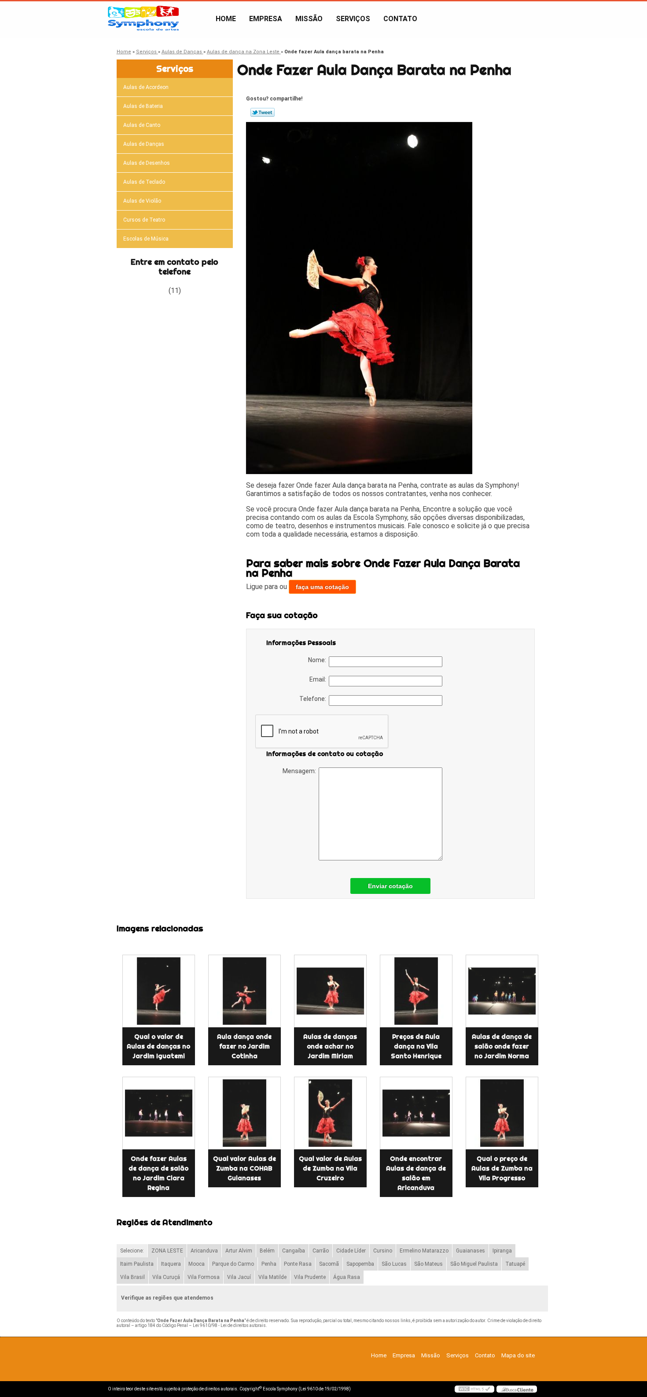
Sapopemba (360, 1264)
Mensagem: (301, 770)
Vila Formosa (203, 1277)
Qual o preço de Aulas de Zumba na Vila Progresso (502, 1168)
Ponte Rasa (298, 1264)
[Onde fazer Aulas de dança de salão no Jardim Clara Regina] (158, 1113)
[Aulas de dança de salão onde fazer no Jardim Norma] (502, 991)
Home (226, 19)
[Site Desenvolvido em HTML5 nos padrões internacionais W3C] (474, 1389)
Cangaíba (293, 1251)
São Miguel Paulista (474, 1264)
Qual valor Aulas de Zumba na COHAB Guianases (244, 1168)
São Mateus (428, 1264)
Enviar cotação (390, 885)
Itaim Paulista (137, 1264)
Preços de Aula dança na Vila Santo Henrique (416, 1046)
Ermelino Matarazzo (424, 1251)
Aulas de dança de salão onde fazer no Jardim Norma (502, 1046)
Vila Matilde (272, 1277)
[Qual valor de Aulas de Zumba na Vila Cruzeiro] (330, 1113)
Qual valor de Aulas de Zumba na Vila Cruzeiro (330, 1168)
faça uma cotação (322, 586)
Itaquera (171, 1264)
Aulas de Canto (141, 125)
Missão (309, 19)
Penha (268, 1264)
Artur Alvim (238, 1251)
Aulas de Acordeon (146, 87)
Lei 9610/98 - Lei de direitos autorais (229, 1325)
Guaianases (470, 1251)
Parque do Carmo (233, 1264)
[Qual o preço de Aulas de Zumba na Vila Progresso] (502, 1113)
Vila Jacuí (239, 1277)
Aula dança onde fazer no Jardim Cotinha (244, 1046)
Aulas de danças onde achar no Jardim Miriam (330, 1046)
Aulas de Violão (142, 201)
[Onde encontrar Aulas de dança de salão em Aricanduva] (416, 1113)
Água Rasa (346, 1277)
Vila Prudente (310, 1277)
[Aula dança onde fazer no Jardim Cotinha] (244, 991)
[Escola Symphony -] (158, 19)
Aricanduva (204, 1251)
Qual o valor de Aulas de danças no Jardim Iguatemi (158, 1046)
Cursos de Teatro (144, 220)
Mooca (196, 1264)
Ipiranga (502, 1251)
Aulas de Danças (143, 144)
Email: (319, 679)
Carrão (320, 1251)
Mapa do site (518, 1355)
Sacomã (329, 1264)
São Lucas (394, 1264)
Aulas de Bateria (143, 106)
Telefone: (314, 698)
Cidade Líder (351, 1251)
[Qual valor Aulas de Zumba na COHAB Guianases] (244, 1113)
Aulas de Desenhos (146, 163)
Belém (267, 1251)
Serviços (353, 19)
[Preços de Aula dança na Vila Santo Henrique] (416, 991)
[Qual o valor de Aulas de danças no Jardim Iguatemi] (158, 991)
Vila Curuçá (166, 1277)
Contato (400, 19)
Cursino (382, 1251)
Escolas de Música (146, 239)
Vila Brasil (132, 1277)
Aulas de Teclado (144, 182)
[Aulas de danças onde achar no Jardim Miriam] (330, 991)
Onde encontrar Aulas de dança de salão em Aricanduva (416, 1173)
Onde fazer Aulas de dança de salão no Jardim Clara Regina (158, 1173)
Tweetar (262, 112)
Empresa (265, 19)
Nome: (318, 659)
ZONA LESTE (167, 1251)
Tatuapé (515, 1264)
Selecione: (132, 1251)
